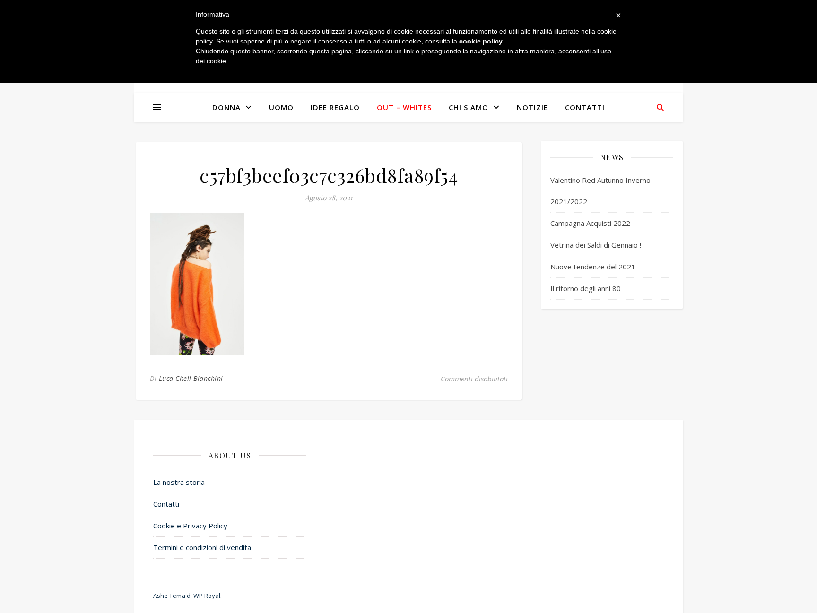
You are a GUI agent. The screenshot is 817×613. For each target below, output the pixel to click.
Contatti (585, 107)
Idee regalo (335, 107)
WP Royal (206, 595)
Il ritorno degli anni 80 (585, 288)
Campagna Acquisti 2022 (590, 223)
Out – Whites (404, 107)
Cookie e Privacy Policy (190, 525)
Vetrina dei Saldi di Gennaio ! (595, 245)
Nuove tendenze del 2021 (592, 266)
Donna (226, 107)
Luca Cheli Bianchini (191, 378)
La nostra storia (179, 482)
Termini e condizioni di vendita (202, 547)
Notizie (532, 107)
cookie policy (481, 41)
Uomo (281, 107)
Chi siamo (468, 107)
